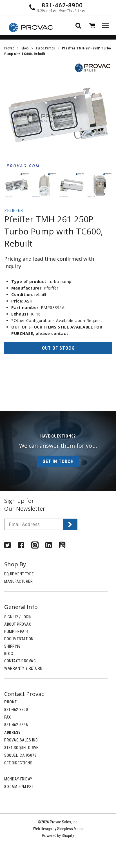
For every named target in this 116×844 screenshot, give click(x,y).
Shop (25, 48)
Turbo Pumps (45, 48)
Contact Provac (20, 661)
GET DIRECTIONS (18, 763)
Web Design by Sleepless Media (58, 828)
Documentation (19, 639)
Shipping (12, 646)
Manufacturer (18, 581)
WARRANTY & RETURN (23, 668)
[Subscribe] (70, 524)
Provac (9, 48)
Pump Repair (16, 631)
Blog (8, 653)
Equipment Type (19, 574)
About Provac (17, 624)
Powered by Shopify (58, 835)
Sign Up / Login (18, 617)
